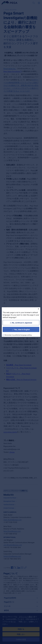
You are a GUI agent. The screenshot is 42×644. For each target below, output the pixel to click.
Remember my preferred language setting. (18, 335)
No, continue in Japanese (22, 323)
